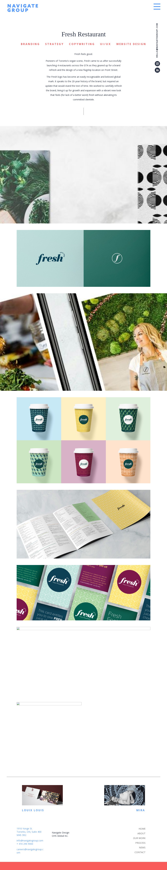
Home (142, 828)
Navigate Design (60, 832)
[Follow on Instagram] (157, 63)
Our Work (139, 838)
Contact (140, 852)
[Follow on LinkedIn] (157, 70)
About (141, 833)
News (142, 847)
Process (140, 842)
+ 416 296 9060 (25, 843)
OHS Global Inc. (60, 835)
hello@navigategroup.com (157, 40)
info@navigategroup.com (30, 840)
